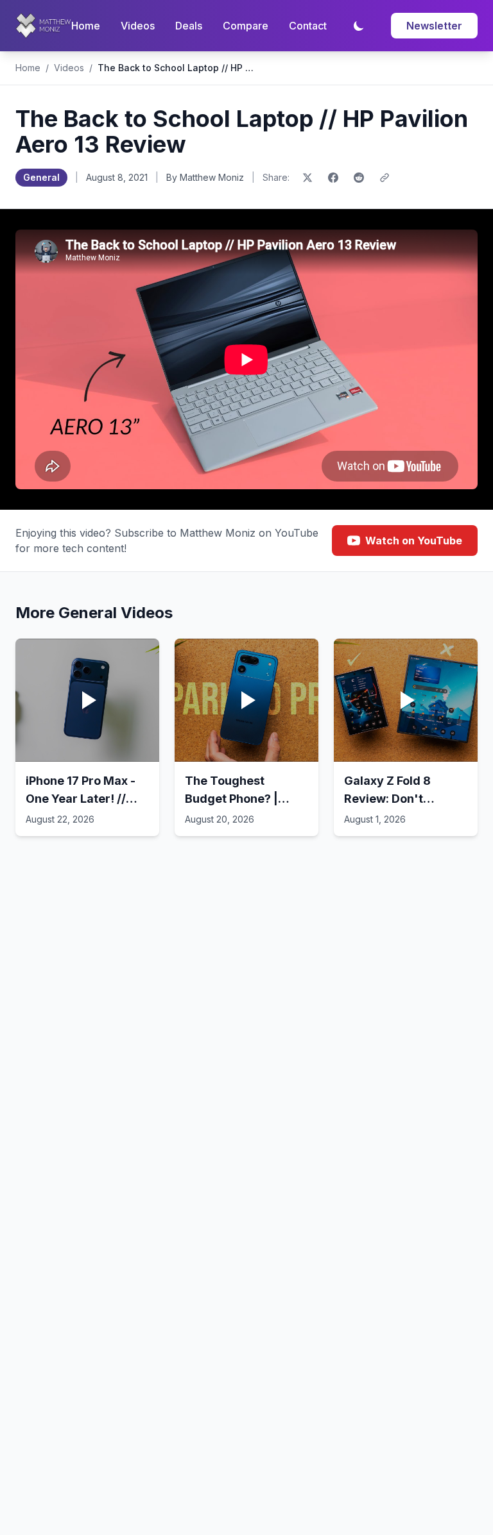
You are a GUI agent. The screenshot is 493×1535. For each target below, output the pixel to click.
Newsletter (434, 25)
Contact (308, 25)
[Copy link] (384, 177)
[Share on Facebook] (333, 177)
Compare (245, 25)
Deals (188, 25)
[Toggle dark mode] (358, 25)
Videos (138, 25)
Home (85, 25)
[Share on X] (307, 177)
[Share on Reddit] (359, 177)
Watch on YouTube (413, 540)
